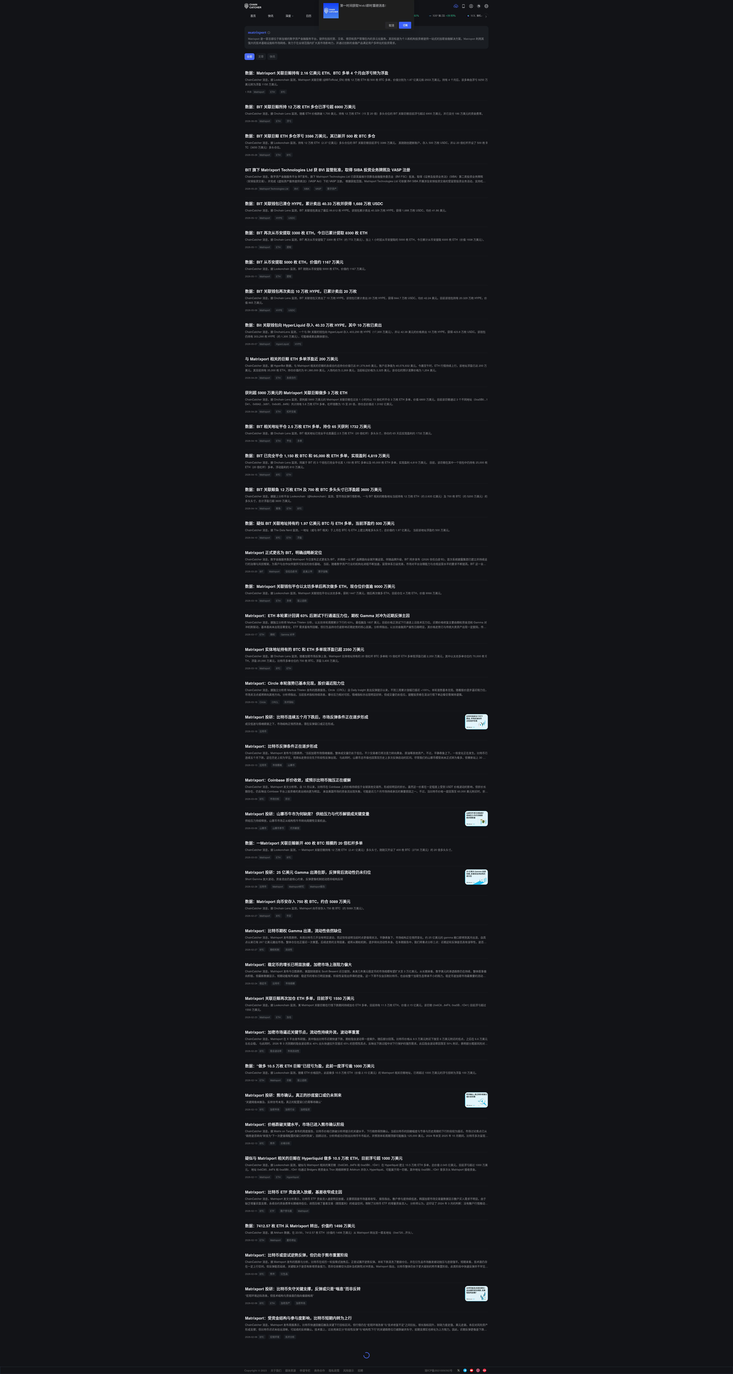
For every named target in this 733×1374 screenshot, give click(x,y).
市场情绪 (277, 765)
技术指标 (289, 702)
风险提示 (348, 1370)
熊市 (272, 1143)
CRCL (275, 702)
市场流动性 (293, 1051)
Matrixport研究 (296, 886)
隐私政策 (334, 1370)
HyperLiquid (282, 344)
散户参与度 (286, 1210)
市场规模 (290, 983)
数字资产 (332, 188)
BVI (296, 188)
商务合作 (319, 1370)
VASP (318, 188)
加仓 (289, 1017)
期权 (272, 634)
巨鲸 (289, 1080)
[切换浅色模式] (478, 6)
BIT (261, 571)
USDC (291, 217)
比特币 (263, 731)
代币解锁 (294, 828)
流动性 (288, 949)
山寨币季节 (278, 828)
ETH (272, 91)
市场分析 (274, 798)
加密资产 (285, 1303)
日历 (308, 16)
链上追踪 (302, 600)
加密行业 (290, 1109)
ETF (272, 1210)
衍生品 (284, 1273)
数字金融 (323, 571)
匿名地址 (291, 1240)
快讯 (270, 16)
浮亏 (289, 121)
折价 (287, 798)
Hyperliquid (293, 1177)
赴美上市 (307, 571)
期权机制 (274, 949)
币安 (289, 915)
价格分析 (285, 1143)
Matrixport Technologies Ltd (274, 188)
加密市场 (274, 1109)
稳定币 (263, 983)
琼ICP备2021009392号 (438, 1370)
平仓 (289, 440)
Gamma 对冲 (287, 634)
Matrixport (259, 91)
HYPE (279, 217)
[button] (486, 6)
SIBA (306, 188)
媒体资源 (290, 1370)
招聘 (360, 1370)
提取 (289, 247)
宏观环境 (274, 1336)
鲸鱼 (278, 508)
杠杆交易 (291, 411)
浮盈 (299, 537)
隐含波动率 (276, 1051)
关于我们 (276, 1370)
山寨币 (291, 765)
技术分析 (290, 1336)
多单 (299, 440)
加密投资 (305, 1109)
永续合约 (291, 377)
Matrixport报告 (317, 886)
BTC (283, 91)
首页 (253, 16)
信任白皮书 (291, 571)
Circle (263, 702)
